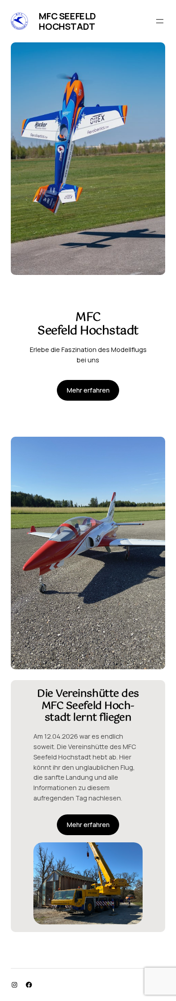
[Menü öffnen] (159, 21)
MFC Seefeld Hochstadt (67, 21)
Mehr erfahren (88, 390)
